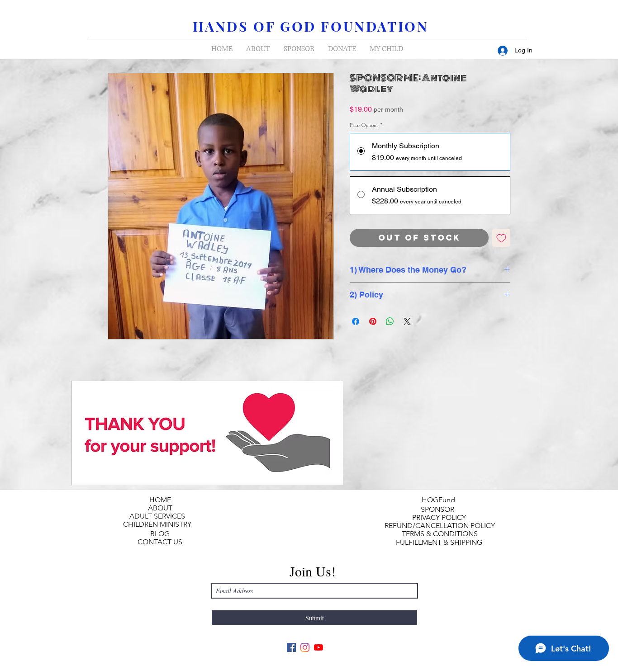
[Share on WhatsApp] (390, 321)
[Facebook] (291, 647)
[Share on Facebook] (355, 321)
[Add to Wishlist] (501, 238)
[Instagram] (304, 647)
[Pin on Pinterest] (372, 321)
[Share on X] (407, 321)
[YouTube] (318, 647)
